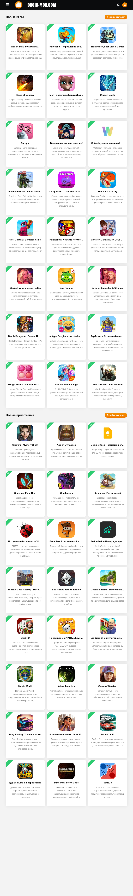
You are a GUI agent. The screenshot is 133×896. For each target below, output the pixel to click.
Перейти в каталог (116, 17)
